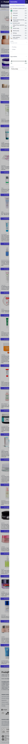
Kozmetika (12, 5)
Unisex (13, 49)
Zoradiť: (12, 67)
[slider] (11, 61)
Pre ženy (14, 47)
